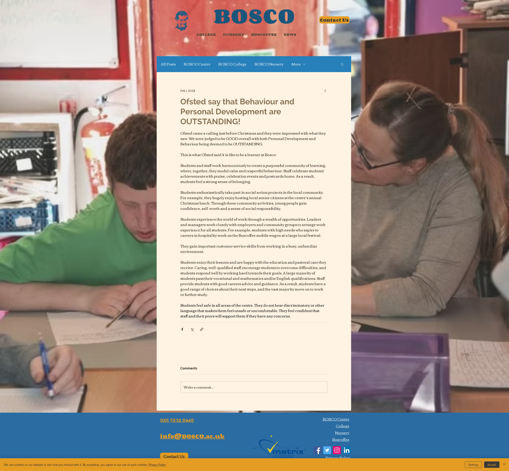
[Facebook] (317, 450)
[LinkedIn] (347, 450)
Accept (492, 465)
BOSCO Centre (197, 64)
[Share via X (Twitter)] (192, 329)
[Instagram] (337, 450)
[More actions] (325, 90)
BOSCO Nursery (269, 64)
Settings (473, 465)
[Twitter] (327, 450)
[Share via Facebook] (182, 329)
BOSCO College (232, 64)
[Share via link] (202, 329)
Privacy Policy (157, 465)
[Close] (504, 464)
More (296, 64)
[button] (342, 64)
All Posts (168, 64)
